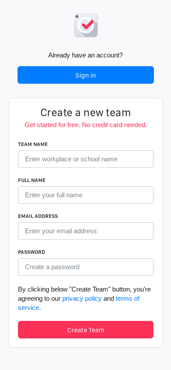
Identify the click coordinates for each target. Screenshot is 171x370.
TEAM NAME (33, 144)
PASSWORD (31, 252)
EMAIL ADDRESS (38, 216)
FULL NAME (32, 180)
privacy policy (82, 298)
